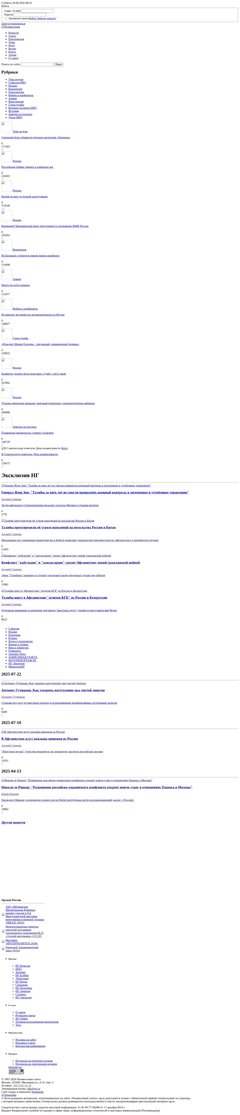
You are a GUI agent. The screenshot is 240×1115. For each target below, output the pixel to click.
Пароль (8, 14)
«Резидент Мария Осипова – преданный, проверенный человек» (40, 344)
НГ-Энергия (22, 991)
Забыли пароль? (46, 18)
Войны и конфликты (20, 95)
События (13, 628)
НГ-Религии (22, 965)
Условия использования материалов (37, 1021)
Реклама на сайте (25, 1039)
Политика (14, 634)
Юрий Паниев (10, 794)
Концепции (15, 88)
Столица (20, 994)
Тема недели (15, 79)
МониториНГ (16, 666)
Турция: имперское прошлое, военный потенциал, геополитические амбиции (48, 403)
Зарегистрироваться (13, 23)
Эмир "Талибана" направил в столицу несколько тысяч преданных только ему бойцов (53, 575)
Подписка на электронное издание (36, 1063)
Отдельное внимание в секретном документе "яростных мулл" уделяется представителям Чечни (59, 610)
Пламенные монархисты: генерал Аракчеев (27, 432)
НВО (18, 968)
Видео (12, 48)
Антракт (20, 972)
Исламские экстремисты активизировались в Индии (32, 314)
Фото (11, 45)
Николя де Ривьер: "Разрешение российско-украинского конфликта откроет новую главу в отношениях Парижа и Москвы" (97, 787)
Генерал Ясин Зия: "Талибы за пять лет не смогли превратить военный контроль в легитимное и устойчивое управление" (95, 492)
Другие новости (13, 822)
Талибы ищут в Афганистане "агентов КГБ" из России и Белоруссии (54, 597)
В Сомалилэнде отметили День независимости (29, 454)
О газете (13, 58)
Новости (13, 32)
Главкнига (14, 650)
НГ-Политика (23, 987)
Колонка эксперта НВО (22, 107)
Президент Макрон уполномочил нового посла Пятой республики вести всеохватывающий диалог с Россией (68, 800)
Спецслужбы (16, 104)
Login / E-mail (12, 10)
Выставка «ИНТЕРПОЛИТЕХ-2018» (22, 942)
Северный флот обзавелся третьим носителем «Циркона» (35, 137)
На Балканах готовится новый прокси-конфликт (30, 255)
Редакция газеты (25, 1015)
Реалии (12, 85)
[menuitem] (123, 32)
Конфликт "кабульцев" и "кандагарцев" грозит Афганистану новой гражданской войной (70, 562)
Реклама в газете (25, 1042)
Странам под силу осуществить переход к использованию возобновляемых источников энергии (59, 702)
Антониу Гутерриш (13, 696)
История (13, 111)
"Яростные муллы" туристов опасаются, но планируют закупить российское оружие (52, 751)
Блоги (12, 51)
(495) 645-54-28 (22, 1085)
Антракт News (17, 653)
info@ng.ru (33, 1088)
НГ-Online (21, 1018)
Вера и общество (18, 647)
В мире (12, 638)
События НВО (17, 82)
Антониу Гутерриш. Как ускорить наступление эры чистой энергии (53, 690)
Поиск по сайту (10, 64)
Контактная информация (30, 1045)
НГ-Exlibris (22, 975)
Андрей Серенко (11, 499)
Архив (12, 54)
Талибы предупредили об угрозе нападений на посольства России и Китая (58, 527)
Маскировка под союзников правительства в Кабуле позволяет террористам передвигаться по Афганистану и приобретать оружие (79, 540)
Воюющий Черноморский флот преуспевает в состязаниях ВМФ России (45, 226)
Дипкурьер (22, 978)
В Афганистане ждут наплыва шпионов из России (39, 739)
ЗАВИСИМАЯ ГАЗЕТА (22, 657)
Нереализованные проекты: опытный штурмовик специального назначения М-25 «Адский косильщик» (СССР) (24, 931)
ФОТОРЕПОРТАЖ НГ (22, 660)
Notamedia (37, 1091)
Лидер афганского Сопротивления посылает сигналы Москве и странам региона (50, 505)
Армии (12, 98)
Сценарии (21, 984)
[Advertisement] (22, 863)
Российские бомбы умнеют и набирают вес (27, 166)
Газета (12, 35)
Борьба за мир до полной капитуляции (24, 196)
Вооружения (16, 101)
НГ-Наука (21, 981)
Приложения (16, 39)
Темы (11, 42)
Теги (18, 1024)
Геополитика (16, 92)
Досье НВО (15, 117)
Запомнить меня (18, 18)
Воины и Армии (18, 644)
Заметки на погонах (20, 114)
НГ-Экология (16, 663)
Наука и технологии (20, 641)
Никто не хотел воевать (15, 285)
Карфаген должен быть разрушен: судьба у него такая (33, 373)
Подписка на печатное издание (34, 1060)
